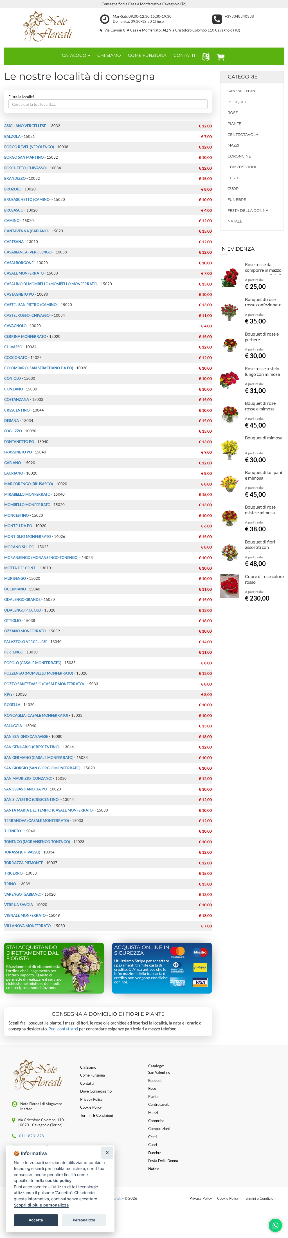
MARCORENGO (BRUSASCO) (28, 484)
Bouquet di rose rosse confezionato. (263, 301)
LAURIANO (13, 473)
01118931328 (31, 1136)
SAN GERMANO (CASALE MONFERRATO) (38, 757)
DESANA (11, 420)
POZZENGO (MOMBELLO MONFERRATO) (38, 673)
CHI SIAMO (109, 55)
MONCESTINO (16, 515)
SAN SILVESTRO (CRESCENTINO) (32, 799)
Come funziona (92, 1075)
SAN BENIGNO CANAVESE (26, 736)
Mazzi (233, 145)
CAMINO (11, 220)
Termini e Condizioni (260, 1198)
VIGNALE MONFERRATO (25, 915)
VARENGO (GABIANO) (22, 894)
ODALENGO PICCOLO (22, 610)
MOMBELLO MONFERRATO (27, 504)
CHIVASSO (13, 347)
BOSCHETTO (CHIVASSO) (25, 168)
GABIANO (12, 462)
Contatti (87, 1083)
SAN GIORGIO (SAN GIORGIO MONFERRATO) (42, 768)
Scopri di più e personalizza (41, 1205)
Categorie (243, 77)
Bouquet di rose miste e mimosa (260, 509)
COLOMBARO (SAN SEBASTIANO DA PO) (38, 368)
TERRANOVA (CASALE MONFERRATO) (36, 820)
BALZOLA (12, 136)
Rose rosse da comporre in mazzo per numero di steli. (263, 270)
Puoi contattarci (63, 1028)
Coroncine (239, 156)
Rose (233, 112)
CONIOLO (12, 378)
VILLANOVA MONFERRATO (27, 926)
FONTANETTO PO (19, 441)
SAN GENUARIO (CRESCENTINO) (32, 747)
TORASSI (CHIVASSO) (22, 852)
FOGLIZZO (13, 431)
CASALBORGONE (18, 262)
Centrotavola (243, 134)
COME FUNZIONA (147, 55)
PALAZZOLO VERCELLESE (25, 641)
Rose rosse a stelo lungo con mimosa (262, 371)
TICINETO (12, 831)
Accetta (36, 1220)
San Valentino (243, 91)
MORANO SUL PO (19, 547)
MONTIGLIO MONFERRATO (27, 536)
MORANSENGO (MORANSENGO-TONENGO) (41, 557)
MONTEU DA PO (18, 525)
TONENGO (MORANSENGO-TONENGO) (37, 841)
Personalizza (84, 1220)
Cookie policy (91, 1107)
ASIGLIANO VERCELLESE (25, 125)
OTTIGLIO (12, 620)
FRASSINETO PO (18, 452)
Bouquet (237, 102)
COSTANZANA (16, 399)
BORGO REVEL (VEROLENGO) (29, 147)
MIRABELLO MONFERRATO (27, 494)
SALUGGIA (13, 726)
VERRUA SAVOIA (18, 904)
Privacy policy (91, 1099)
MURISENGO (15, 578)
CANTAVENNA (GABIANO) (26, 231)
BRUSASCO (13, 210)
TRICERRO (13, 873)
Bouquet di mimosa (263, 437)
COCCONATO (15, 357)
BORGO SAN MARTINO (24, 157)
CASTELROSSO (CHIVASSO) (27, 315)
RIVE (8, 694)
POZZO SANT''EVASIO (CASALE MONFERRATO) (44, 684)
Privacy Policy (201, 1198)
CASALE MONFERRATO (24, 273)
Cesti (233, 178)
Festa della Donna (248, 210)
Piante (234, 123)
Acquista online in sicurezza (141, 950)
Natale (235, 221)
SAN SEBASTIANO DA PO (25, 789)
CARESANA (14, 241)
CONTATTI (184, 55)
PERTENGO (13, 652)
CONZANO (13, 389)
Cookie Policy (228, 1198)
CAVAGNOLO (15, 325)
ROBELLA (12, 704)
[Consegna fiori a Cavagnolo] (48, 26)
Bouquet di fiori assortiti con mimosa (260, 547)
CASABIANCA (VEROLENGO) (28, 252)
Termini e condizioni (96, 1115)
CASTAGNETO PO (19, 294)
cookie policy (58, 1180)
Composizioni (242, 167)
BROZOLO (12, 189)
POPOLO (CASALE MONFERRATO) (32, 662)
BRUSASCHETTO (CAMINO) (27, 199)
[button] (204, 56)
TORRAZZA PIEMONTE (23, 862)
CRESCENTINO (17, 410)
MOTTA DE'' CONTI (20, 568)
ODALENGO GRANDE (22, 599)
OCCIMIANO (15, 589)
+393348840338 (239, 16)
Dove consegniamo (96, 1091)
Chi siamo (88, 1067)
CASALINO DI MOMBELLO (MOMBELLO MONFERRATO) (51, 284)
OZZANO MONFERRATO (25, 631)
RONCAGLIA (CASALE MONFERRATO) (36, 715)
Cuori (234, 188)
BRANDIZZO (15, 178)
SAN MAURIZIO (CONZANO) (28, 778)
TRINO (10, 884)
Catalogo (74, 55)
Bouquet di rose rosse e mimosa (260, 405)
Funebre (237, 199)
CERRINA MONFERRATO (25, 336)
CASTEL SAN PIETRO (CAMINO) (31, 304)
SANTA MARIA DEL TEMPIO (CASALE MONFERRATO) (49, 810)
